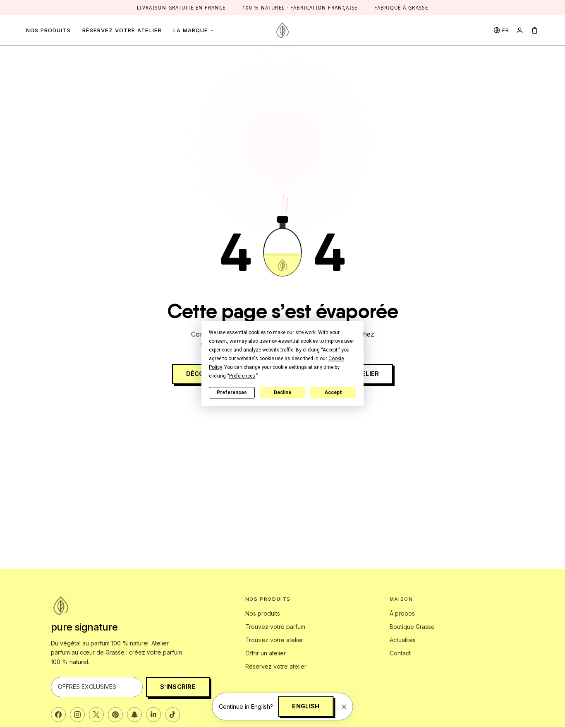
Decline (282, 392)
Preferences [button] (242, 376)
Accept (333, 392)
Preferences (232, 392)
